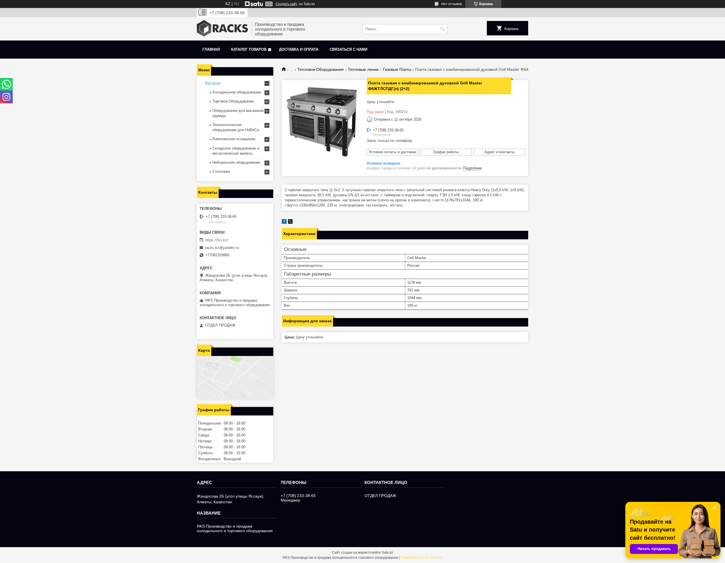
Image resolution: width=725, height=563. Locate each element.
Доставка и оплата (298, 49)
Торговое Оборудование (233, 101)
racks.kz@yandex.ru (222, 248)
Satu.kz (387, 553)
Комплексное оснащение (233, 139)
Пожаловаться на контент (421, 558)
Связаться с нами (348, 49)
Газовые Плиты (397, 69)
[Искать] (442, 29)
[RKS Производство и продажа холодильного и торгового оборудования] (222, 29)
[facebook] (284, 222)
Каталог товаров (248, 49)
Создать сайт (286, 4)
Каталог (213, 83)
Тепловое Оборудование (320, 69)
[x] (290, 222)
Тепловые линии (363, 69)
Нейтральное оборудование (236, 162)
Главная (211, 49)
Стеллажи (221, 171)
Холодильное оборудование (236, 92)
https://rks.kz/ (216, 240)
